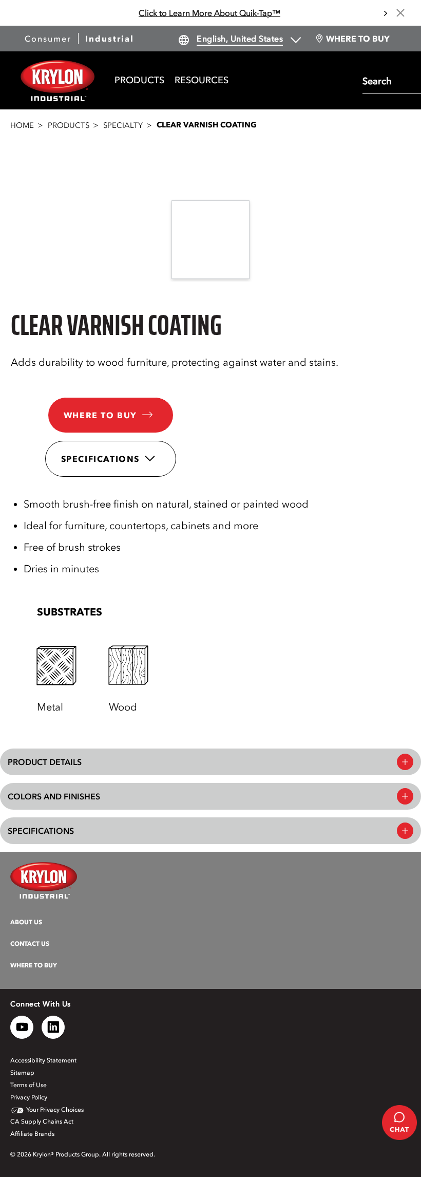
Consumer (48, 38)
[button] (218, 611)
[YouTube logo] (21, 1027)
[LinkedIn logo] (53, 1027)
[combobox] (389, 80)
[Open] (57, 666)
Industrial (109, 38)
